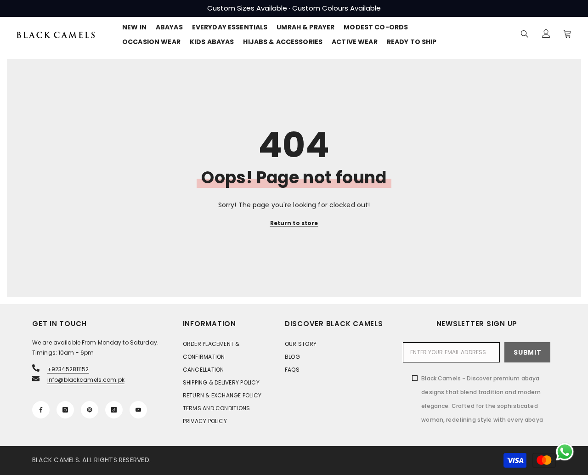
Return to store (294, 223)
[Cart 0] (567, 33)
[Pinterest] (89, 409)
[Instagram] (65, 409)
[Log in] (546, 33)
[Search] (524, 34)
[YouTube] (138, 409)
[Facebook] (41, 409)
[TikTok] (114, 409)
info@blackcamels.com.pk (85, 380)
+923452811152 (68, 369)
